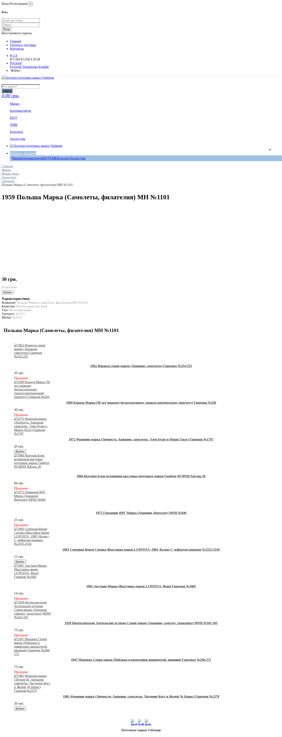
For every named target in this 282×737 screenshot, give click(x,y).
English (44, 67)
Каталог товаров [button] (23, 153)
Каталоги (63, 158)
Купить (7, 292)
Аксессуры (78, 158)
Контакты (17, 48)
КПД (45, 158)
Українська (31, 67)
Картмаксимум (31, 158)
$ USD (26, 59)
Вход (6, 29)
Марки (16, 158)
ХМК (53, 158)
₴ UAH (15, 59)
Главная (15, 41)
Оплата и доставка (23, 45)
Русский (16, 63)
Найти (7, 90)
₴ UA (14, 55)
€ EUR (35, 59)
